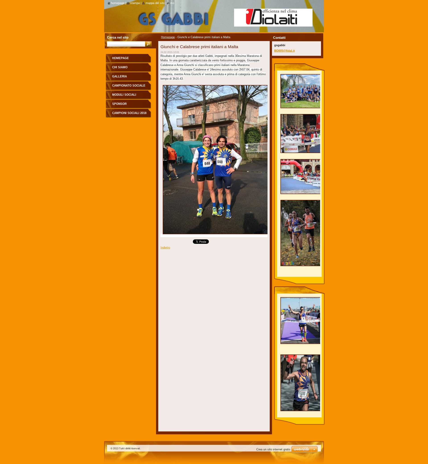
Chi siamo (120, 67)
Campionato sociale (128, 85)
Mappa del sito (155, 3)
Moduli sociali (124, 94)
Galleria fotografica (122, 78)
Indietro (165, 247)
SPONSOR (119, 104)
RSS (172, 3)
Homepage (168, 37)
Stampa (135, 3)
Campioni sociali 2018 (129, 113)
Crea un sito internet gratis (273, 449)
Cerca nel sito (117, 37)
